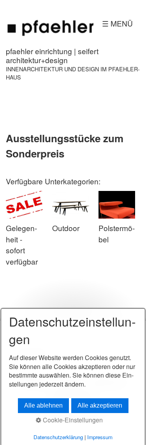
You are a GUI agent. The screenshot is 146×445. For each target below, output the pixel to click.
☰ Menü (117, 23)
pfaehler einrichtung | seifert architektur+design (52, 55)
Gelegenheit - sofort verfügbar (22, 244)
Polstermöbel (117, 233)
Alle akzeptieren (99, 405)
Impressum (100, 437)
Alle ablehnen (43, 405)
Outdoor (65, 227)
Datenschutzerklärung (58, 437)
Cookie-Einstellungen (72, 420)
